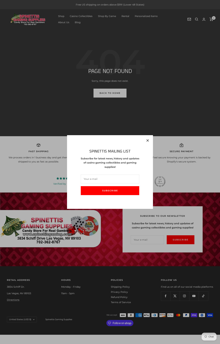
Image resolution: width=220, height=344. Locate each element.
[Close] (147, 140)
